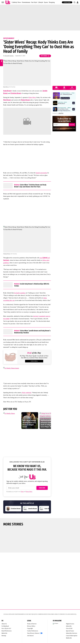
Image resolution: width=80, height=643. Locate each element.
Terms (22, 491)
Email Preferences (7, 631)
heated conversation (41, 173)
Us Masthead (5, 626)
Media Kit (4, 633)
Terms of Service (31, 623)
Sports (46, 2)
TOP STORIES (44, 56)
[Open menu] (3, 2)
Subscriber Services (71, 633)
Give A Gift (69, 628)
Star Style (34, 2)
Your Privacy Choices (33, 633)
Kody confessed (26, 392)
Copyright (30, 628)
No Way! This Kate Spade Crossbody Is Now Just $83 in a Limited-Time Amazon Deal (34, 356)
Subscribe (67, 2)
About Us (4, 623)
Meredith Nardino (9, 55)
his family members (19, 293)
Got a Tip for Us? (6, 628)
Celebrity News (16, 2)
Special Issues (70, 631)
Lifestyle (40, 2)
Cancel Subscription (71, 635)
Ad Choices (30, 635)
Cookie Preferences (32, 631)
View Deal (34, 361)
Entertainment (26, 2)
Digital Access (70, 623)
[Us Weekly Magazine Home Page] (7, 2)
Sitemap (4, 635)
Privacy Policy (29, 491)
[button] (74, 2)
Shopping (52, 2)
